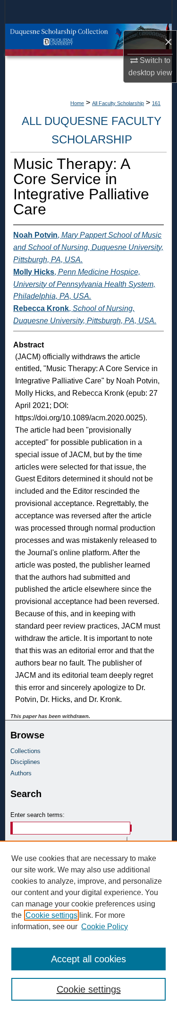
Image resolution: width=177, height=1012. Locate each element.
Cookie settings (51, 915)
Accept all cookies (88, 959)
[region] (88, 926)
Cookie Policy (104, 927)
